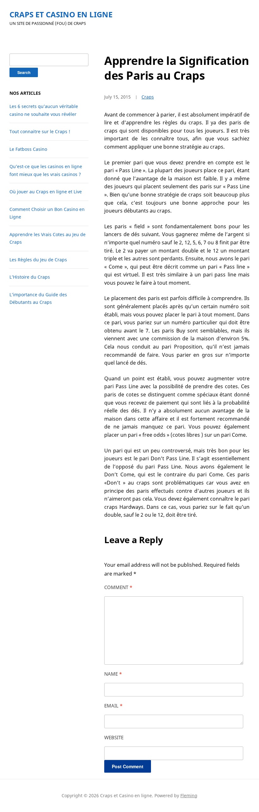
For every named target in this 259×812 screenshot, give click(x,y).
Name (113, 674)
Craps (148, 97)
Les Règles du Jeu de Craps (38, 260)
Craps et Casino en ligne (60, 14)
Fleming (188, 795)
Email (113, 705)
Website (113, 737)
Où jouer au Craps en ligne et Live (45, 192)
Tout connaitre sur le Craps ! (39, 131)
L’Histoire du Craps (29, 277)
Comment (118, 587)
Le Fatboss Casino (28, 149)
